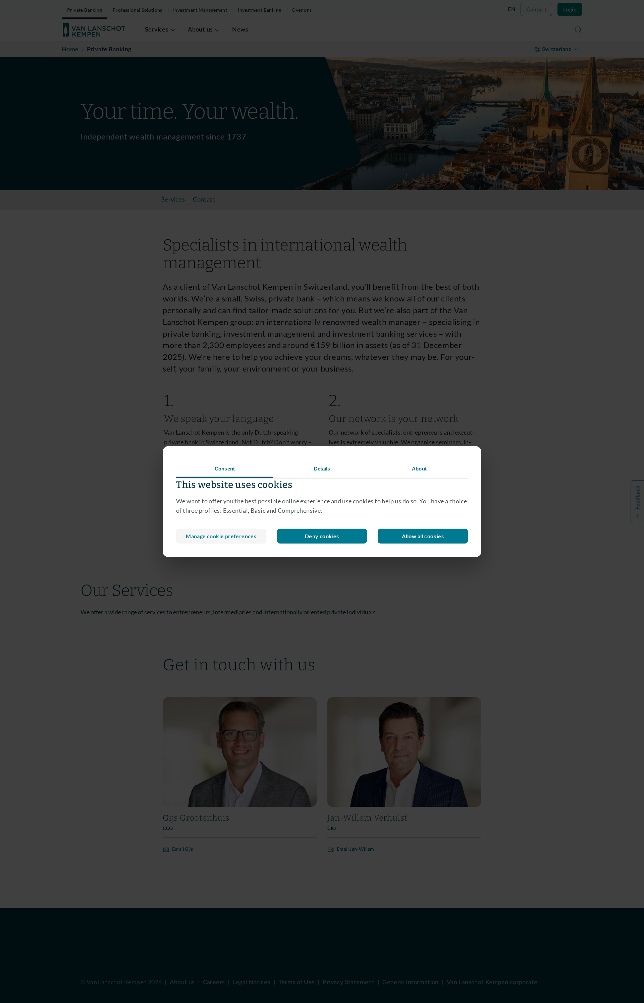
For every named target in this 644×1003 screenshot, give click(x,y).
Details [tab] (322, 468)
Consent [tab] (225, 468)
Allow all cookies (423, 536)
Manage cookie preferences (221, 536)
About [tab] (419, 468)
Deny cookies (322, 536)
